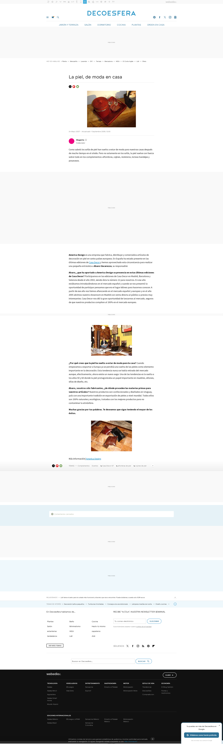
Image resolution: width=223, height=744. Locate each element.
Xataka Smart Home (52, 699)
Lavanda (84, 61)
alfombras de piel (124, 466)
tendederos (52, 636)
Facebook (159, 17)
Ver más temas (55, 646)
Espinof (88, 691)
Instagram (170, 17)
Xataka (49, 687)
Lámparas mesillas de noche (142, 604)
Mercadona (109, 61)
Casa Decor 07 (108, 466)
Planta (64, 61)
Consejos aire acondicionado (117, 604)
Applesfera (51, 694)
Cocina (95, 621)
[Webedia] (53, 674)
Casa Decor (94, 262)
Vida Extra (70, 691)
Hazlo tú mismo (98, 626)
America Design (93, 458)
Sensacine (89, 687)
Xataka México (52, 719)
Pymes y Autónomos (165, 692)
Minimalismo (74, 626)
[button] (81, 139)
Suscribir (154, 621)
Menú (47, 17)
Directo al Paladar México (111, 720)
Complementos (84, 466)
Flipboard (73, 86)
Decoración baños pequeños (74, 604)
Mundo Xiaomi (52, 704)
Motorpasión (128, 687)
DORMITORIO (104, 24)
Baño (71, 621)
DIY (91, 61)
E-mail (77, 86)
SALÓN (87, 24)
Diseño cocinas (161, 604)
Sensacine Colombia (89, 724)
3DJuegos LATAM (73, 719)
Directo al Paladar (111, 687)
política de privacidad (143, 626)
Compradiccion (148, 694)
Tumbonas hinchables (96, 604)
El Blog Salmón (167, 687)
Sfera (144, 61)
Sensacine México (92, 719)
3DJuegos (70, 687)
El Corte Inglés (128, 61)
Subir (168, 675)
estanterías (52, 631)
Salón (49, 626)
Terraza (98, 61)
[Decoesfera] (111, 12)
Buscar (58, 17)
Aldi (93, 636)
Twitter (165, 17)
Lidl (138, 61)
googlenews (175, 17)
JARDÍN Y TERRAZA (68, 24)
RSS (143, 645)
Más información (131, 741)
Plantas (50, 621)
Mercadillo (73, 61)
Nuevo (53, 17)
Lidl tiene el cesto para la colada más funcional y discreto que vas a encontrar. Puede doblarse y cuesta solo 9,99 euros (103, 597)
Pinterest (154, 17)
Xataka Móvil (52, 691)
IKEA (117, 61)
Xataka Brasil (52, 723)
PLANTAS (136, 24)
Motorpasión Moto (130, 691)
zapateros (96, 631)
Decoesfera (146, 691)
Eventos (95, 466)
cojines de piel (140, 466)
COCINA (121, 24)
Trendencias (146, 687)
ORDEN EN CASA (155, 24)
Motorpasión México (128, 720)
